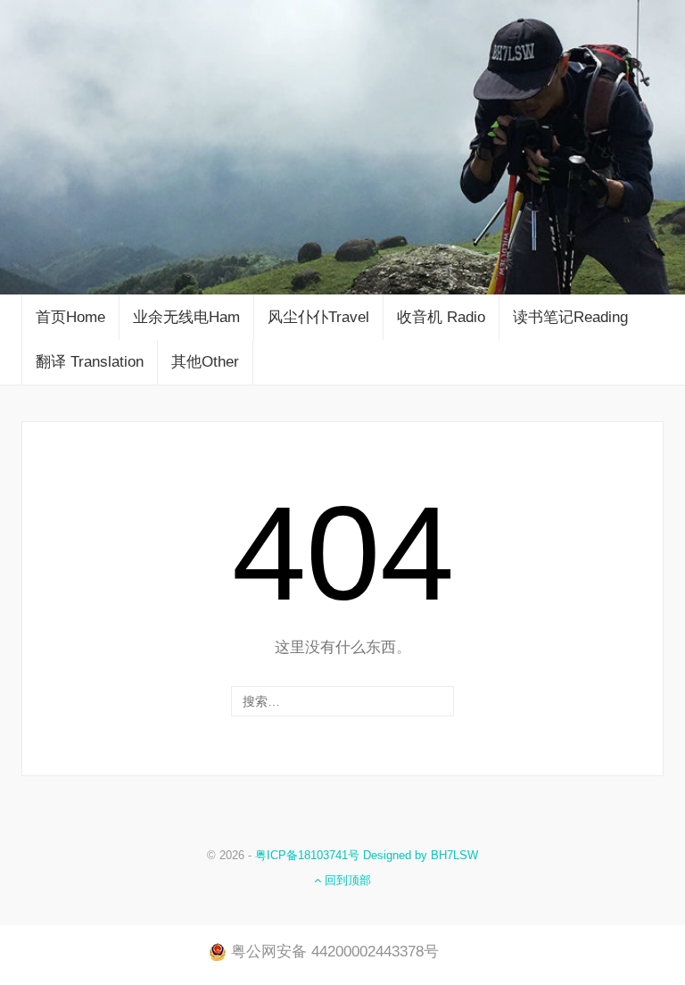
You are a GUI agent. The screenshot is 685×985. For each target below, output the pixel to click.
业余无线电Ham (186, 317)
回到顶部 (346, 880)
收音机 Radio (441, 317)
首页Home (70, 317)
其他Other (205, 361)
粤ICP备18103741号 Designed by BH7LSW (366, 855)
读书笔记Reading (570, 317)
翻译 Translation (90, 361)
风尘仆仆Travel (318, 317)
